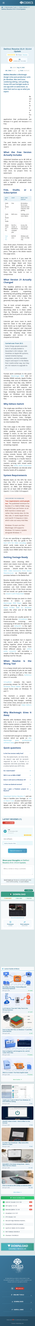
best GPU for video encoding (15, 543)
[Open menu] (3, 3)
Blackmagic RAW (17, 376)
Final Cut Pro (6, 237)
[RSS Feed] (12, 1288)
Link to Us (20, 1288)
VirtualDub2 (23, 619)
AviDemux (27, 675)
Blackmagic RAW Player (13, 603)
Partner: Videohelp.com (17, 1323)
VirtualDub (8, 682)
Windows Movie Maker (12, 687)
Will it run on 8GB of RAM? (12, 775)
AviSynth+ (17, 626)
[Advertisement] (17, 28)
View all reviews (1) (16, 851)
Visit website (24, 924)
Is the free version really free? (13, 753)
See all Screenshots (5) (17, 918)
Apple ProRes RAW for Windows (17, 608)
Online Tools (18, 1295)
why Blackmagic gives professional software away (17, 740)
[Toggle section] (31, 1295)
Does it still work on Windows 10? (15, 780)
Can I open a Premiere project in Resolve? (16, 790)
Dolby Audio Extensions (22, 465)
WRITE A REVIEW (9, 822)
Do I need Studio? (9, 771)
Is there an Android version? (13, 784)
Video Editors (26, 705)
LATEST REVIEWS (11, 819)
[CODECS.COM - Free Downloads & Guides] (17, 1266)
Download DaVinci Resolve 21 (14, 796)
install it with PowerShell (15, 594)
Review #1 (11, 833)
